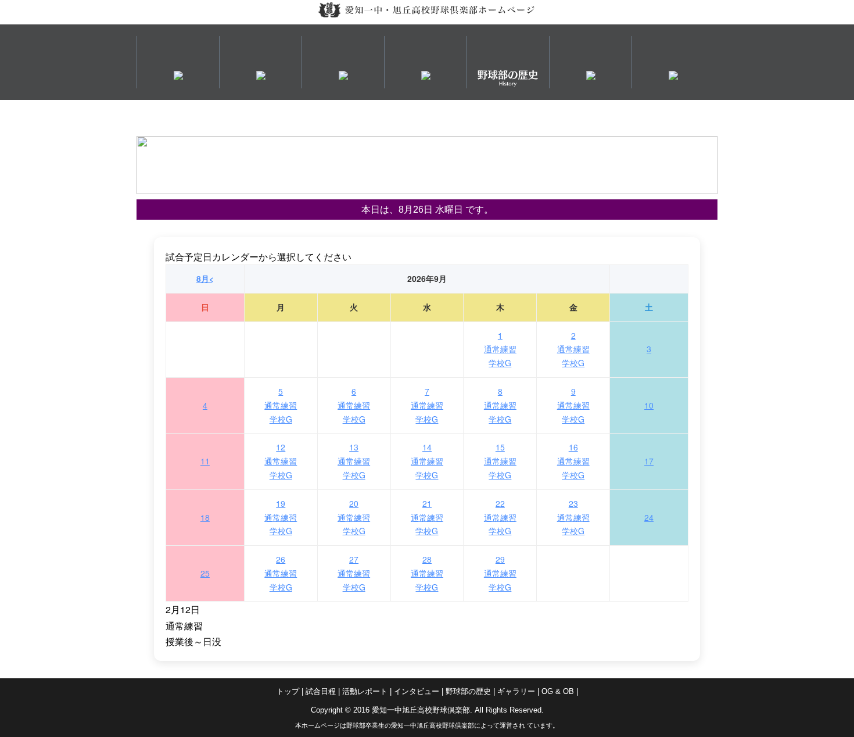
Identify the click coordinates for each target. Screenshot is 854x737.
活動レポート (364, 691)
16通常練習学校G (573, 461)
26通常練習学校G (280, 573)
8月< (205, 278)
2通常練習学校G (573, 349)
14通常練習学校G (427, 461)
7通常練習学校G (427, 405)
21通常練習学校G (427, 517)
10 (649, 405)
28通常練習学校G (427, 573)
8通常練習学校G (500, 405)
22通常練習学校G (500, 517)
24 (649, 517)
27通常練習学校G (354, 573)
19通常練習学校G (280, 517)
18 (205, 517)
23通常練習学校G (573, 517)
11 (205, 461)
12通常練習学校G (280, 461)
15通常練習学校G (500, 461)
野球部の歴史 (468, 691)
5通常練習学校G (280, 405)
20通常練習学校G (354, 517)
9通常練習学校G (573, 405)
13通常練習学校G (354, 461)
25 (205, 573)
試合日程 (321, 691)
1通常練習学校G (500, 349)
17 (649, 461)
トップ (288, 691)
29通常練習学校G (500, 573)
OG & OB (557, 691)
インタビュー (416, 691)
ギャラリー (516, 691)
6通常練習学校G (354, 405)
